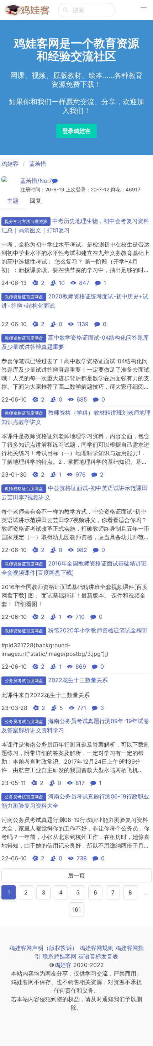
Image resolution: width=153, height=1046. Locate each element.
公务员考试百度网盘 (24, 680)
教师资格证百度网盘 (24, 296)
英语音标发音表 (98, 956)
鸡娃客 (10, 163)
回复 (35, 200)
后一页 (76, 875)
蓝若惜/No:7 (36, 180)
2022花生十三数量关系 (78, 680)
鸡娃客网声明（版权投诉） (43, 947)
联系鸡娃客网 (59, 956)
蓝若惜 (37, 163)
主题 (13, 200)
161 (76, 909)
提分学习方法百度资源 (26, 221)
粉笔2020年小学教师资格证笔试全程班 (98, 630)
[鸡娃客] (27, 10)
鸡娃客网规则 (96, 947)
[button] (143, 9)
